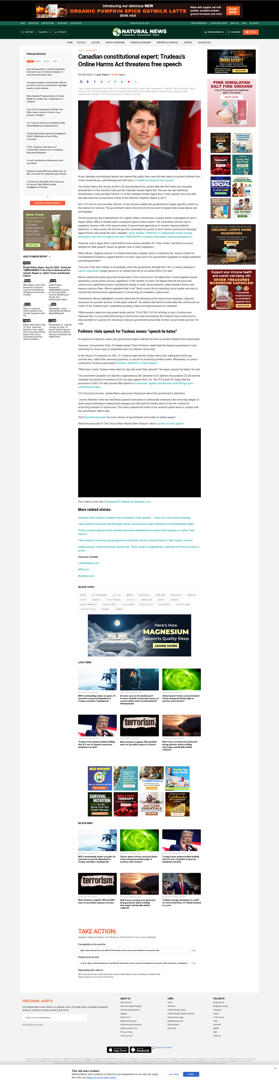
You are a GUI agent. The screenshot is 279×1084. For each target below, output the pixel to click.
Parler (215, 1013)
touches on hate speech (169, 423)
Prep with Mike (48, 23)
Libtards (121, 91)
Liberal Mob (102, 91)
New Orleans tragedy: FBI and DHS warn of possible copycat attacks (138, 743)
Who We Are (125, 1002)
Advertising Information (130, 1024)
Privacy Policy (126, 1032)
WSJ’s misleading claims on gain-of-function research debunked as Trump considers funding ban (97, 698)
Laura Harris (102, 74)
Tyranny (136, 94)
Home (22, 23)
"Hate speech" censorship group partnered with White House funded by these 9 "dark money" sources (135, 540)
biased (87, 88)
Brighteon (33, 23)
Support (123, 1013)
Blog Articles (173, 1024)
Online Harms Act (135, 91)
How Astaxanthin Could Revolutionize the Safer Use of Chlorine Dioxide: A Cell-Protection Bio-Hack (46, 72)
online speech (152, 91)
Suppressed (84, 94)
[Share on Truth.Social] (115, 82)
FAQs (244, 23)
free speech (156, 88)
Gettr (215, 1021)
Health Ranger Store (177, 1010)
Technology (204, 42)
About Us (234, 23)
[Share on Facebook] (95, 82)
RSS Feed (172, 1028)
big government (100, 88)
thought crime (98, 94)
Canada (122, 88)
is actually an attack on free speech (153, 180)
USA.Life (217, 1036)
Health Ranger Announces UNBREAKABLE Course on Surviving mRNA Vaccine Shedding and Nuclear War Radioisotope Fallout (59, 292)
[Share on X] (101, 82)
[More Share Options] (135, 82)
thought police (114, 94)
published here (112, 1063)
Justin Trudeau (113, 600)
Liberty (112, 91)
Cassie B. (94, 692)
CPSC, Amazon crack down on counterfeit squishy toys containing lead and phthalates (45, 149)
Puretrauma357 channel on (127, 501)
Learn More (174, 1074)
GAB (215, 1032)
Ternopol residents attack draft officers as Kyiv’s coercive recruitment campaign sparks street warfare (47, 85)
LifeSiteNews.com (88, 563)
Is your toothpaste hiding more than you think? (45, 161)
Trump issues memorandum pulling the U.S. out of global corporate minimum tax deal (96, 744)
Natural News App (175, 1017)
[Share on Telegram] (108, 82)
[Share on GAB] (122, 82)
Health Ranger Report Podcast (181, 1013)
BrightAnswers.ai (199, 23)
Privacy (88, 1059)
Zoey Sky (136, 738)
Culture (95, 42)
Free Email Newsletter (130, 1010)
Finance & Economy (140, 42)
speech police (181, 91)
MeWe (216, 1028)
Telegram (217, 1010)
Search (256, 23)
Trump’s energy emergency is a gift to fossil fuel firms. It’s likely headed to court (181, 902)
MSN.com (83, 569)
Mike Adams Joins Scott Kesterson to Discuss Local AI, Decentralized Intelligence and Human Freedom (34, 290)
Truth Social (218, 1017)
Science (188, 42)
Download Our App (218, 23)
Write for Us (125, 1017)
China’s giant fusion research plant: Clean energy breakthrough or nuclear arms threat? (181, 698)
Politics (81, 42)
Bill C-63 (113, 88)
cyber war (144, 88)
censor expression (88, 270)
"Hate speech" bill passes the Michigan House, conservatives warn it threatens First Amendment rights (136, 524)
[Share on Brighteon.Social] (81, 82)
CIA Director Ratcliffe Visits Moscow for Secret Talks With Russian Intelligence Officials (45, 184)
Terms (95, 1059)
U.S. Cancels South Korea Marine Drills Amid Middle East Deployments (46, 124)
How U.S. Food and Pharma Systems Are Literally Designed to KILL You (34, 312)
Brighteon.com (86, 576)
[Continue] (83, 1017)
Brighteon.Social (220, 1006)
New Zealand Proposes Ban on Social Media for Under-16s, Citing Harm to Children (45, 98)
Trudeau (126, 94)
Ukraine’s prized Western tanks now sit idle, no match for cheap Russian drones (47, 172)
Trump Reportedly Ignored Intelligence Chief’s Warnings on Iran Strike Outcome (46, 136)
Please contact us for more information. (96, 977)
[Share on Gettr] (129, 82)
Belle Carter (179, 738)
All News (171, 1006)
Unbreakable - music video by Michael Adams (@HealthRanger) (60, 310)
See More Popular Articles (47, 203)
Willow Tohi (137, 692)
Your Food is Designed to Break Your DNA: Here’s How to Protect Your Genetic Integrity (45, 112)
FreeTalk (217, 1024)
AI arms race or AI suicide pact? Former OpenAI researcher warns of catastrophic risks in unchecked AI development (139, 699)
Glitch (176, 88)
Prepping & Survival (167, 42)
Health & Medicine (115, 42)
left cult (91, 91)
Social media (166, 91)
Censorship (91, 51)
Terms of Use (126, 1036)
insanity (184, 88)
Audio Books (75, 23)
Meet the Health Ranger (131, 1006)
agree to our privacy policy (101, 1077)
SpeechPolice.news (95, 417)
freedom (168, 88)
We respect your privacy (32, 1024)
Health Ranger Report (35, 256)
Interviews (62, 23)
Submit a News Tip (128, 1028)
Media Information (128, 1021)
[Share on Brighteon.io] (88, 82)
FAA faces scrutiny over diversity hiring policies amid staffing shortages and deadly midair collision (179, 745)
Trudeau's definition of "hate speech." (137, 363)
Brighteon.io (218, 1002)
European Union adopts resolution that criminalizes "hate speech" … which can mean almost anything (134, 517)
